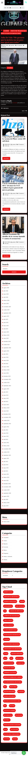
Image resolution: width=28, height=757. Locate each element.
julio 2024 (6, 354)
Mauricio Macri (13, 686)
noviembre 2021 (7, 448)
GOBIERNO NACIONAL (10, 672)
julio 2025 (6, 319)
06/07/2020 (5, 45)
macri (5, 686)
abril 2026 (6, 297)
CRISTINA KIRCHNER (17, 653)
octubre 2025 (6, 309)
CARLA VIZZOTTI (8, 625)
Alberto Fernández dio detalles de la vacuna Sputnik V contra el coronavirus (13, 236)
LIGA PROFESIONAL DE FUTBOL (12, 682)
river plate (12, 705)
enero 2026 (6, 303)
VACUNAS (6, 738)
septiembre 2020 (7, 493)
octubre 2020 (6, 490)
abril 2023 (6, 401)
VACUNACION (14, 729)
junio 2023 (6, 395)
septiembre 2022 (7, 423)
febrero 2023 (6, 407)
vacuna (5, 729)
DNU (11, 658)
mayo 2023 (6, 398)
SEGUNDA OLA (8, 715)
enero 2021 (6, 480)
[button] (2, 2)
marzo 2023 (6, 404)
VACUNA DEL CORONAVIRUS (12, 734)
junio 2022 (6, 433)
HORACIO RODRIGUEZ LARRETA (13, 677)
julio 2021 (6, 461)
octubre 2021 (6, 452)
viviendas (15, 738)
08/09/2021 (7, 144)
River (5, 705)
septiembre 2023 (7, 385)
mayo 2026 (6, 294)
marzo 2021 (6, 474)
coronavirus (6, 639)
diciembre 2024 (7, 341)
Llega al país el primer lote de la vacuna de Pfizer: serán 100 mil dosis (13, 139)
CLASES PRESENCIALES (10, 629)
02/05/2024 (7, 193)
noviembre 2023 (7, 379)
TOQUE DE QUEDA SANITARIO (12, 724)
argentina (22, 601)
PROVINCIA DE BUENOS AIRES (12, 701)
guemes (12, 45)
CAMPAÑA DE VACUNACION (11, 615)
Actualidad (6, 30)
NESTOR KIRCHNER (9, 691)
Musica (5, 550)
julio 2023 (6, 392)
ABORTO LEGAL (8, 592)
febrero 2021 (6, 477)
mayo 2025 (6, 325)
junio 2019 (6, 505)
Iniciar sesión (6, 521)
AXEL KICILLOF (20, 606)
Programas (6, 553)
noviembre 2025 (7, 306)
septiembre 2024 (7, 347)
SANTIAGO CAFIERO (9, 710)
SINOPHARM (18, 715)
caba (5, 610)
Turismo (5, 559)
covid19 (6, 653)
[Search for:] (14, 268)
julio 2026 (6, 290)
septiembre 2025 (7, 313)
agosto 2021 (6, 458)
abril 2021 (6, 471)
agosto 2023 (6, 388)
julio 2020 (6, 499)
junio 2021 (6, 464)
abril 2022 (6, 439)
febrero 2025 (6, 335)
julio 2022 (6, 429)
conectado (14, 102)
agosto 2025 (6, 316)
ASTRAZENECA (8, 606)
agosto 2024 (6, 350)
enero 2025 (6, 338)
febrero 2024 (6, 369)
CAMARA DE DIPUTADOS (16, 610)
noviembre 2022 (7, 417)
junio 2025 (6, 322)
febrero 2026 (6, 300)
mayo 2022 (6, 436)
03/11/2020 (7, 242)
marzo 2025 (6, 332)
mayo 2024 (6, 360)
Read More (7, 158)
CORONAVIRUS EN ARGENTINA (12, 648)
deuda (5, 658)
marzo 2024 (6, 366)
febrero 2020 (6, 502)
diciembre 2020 (7, 483)
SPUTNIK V (7, 720)
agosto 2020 (6, 496)
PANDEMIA (21, 691)
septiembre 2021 (7, 455)
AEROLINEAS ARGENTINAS (11, 596)
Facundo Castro (20, 663)
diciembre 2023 (7, 376)
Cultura (5, 540)
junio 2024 (6, 357)
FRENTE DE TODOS (9, 667)
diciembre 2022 (7, 414)
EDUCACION (19, 658)
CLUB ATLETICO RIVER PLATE (12, 634)
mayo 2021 (6, 467)
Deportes (6, 543)
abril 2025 (6, 328)
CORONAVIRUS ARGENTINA (11, 644)
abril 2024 (6, 363)
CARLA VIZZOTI (8, 620)
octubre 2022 (6, 420)
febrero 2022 (6, 445)
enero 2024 (6, 373)
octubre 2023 (6, 382)
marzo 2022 (6, 442)
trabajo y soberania (8, 556)
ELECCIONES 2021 (8, 663)
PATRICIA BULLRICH (9, 696)
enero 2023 (6, 411)
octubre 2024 (6, 344)
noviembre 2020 (7, 486)
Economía (6, 547)
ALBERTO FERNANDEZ (10, 601)
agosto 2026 (6, 287)
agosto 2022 (6, 426)
